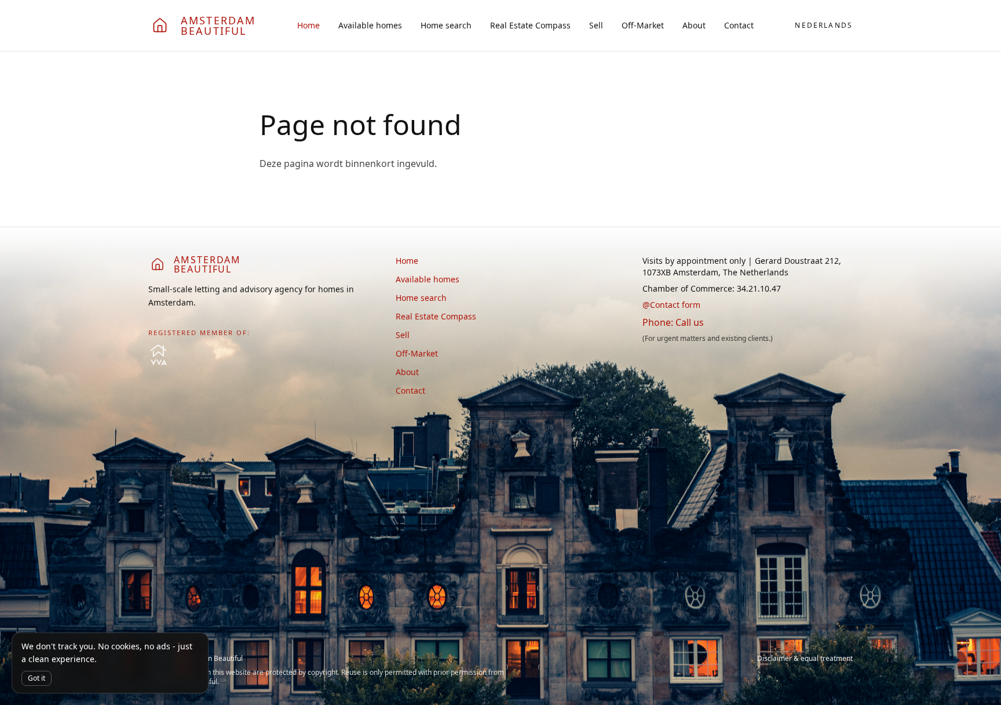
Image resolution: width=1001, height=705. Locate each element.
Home (308, 25)
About (694, 25)
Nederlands (824, 25)
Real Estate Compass (530, 25)
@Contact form (671, 304)
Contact (739, 25)
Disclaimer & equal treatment (805, 658)
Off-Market (643, 25)
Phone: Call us (673, 322)
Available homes (370, 25)
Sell (596, 25)
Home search (446, 25)
